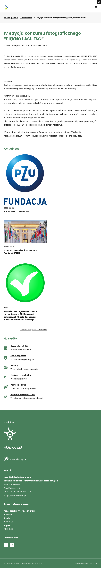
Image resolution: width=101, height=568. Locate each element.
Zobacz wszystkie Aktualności (33, 329)
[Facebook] (6, 545)
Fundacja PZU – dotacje (16, 211)
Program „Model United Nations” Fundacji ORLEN (21, 251)
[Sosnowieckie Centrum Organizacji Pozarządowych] (6, 7)
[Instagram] (12, 545)
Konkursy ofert (18, 355)
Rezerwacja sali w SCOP (22, 394)
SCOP (33, 45)
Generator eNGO (19, 346)
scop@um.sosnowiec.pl (15, 495)
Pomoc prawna (18, 384)
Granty (14, 365)
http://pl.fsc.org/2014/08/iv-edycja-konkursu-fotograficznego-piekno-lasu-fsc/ (43, 135)
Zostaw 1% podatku (20, 375)
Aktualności (26, 18)
